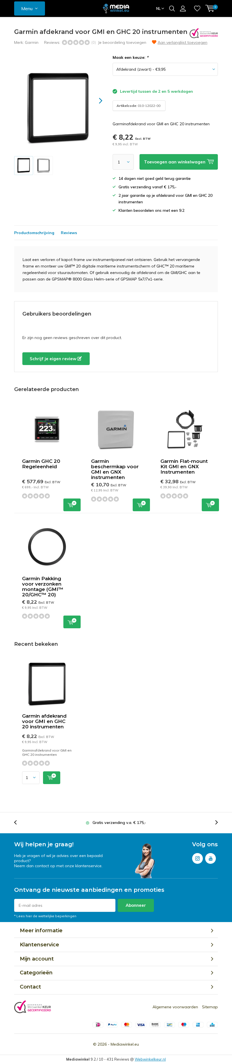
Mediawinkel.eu (125, 1044)
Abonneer (136, 905)
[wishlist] (197, 8)
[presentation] (95, 101)
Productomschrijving (34, 232)
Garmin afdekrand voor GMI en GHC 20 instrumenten (44, 721)
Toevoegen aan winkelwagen (72, 504)
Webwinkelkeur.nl (150, 1059)
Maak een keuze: (130, 57)
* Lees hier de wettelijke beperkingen (45, 916)
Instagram (197, 858)
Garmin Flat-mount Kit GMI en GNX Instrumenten (184, 466)
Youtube (210, 858)
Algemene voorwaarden (175, 1006)
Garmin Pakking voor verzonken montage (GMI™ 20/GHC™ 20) (42, 586)
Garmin (31, 42)
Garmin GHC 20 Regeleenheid (41, 463)
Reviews (69, 232)
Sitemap (210, 1006)
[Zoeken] (172, 8)
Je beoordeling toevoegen (122, 42)
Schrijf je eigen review (54, 358)
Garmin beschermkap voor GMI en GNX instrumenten (115, 469)
